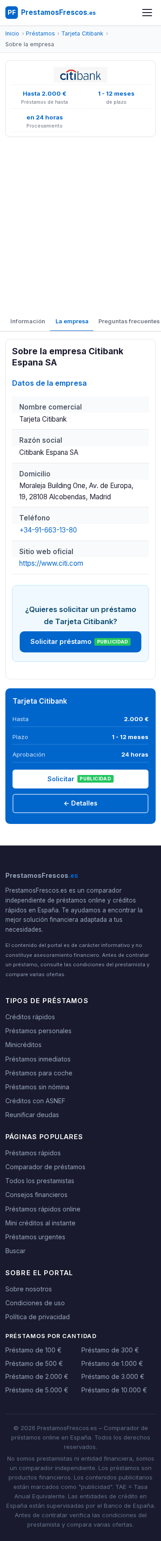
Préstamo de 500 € (34, 1363)
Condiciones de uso (35, 1303)
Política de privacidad (37, 1317)
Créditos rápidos (30, 1017)
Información (27, 321)
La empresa (72, 321)
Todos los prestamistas (39, 1180)
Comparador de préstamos (45, 1167)
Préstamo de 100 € (33, 1350)
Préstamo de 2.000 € (36, 1376)
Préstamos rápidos (33, 1153)
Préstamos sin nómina (37, 1087)
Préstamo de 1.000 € (112, 1363)
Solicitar (79, 779)
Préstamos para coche (38, 1073)
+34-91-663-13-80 (48, 530)
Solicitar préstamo (79, 642)
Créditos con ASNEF (35, 1101)
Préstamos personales (38, 1031)
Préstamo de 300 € (110, 1350)
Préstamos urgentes (35, 1237)
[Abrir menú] (147, 12)
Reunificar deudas (32, 1114)
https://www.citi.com (51, 563)
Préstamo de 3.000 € (112, 1376)
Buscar (15, 1251)
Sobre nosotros (28, 1289)
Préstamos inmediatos (38, 1059)
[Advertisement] (80, 225)
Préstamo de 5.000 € (36, 1390)
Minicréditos (23, 1044)
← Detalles (80, 803)
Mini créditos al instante (40, 1223)
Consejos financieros (36, 1194)
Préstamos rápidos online (42, 1209)
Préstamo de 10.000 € (114, 1390)
